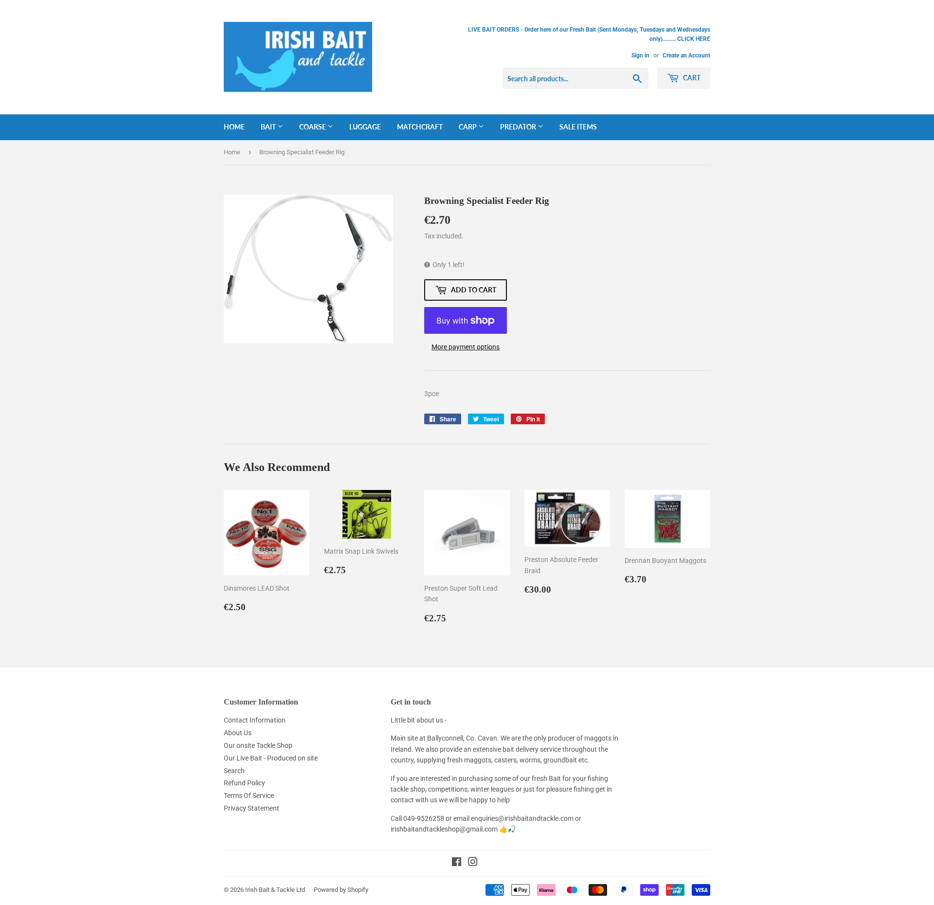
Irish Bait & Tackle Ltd (275, 889)
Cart (691, 77)
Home (234, 127)
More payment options (465, 347)
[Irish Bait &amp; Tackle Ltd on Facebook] (456, 863)
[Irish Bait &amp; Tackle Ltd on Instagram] (473, 863)
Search (234, 771)
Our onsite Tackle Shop (258, 745)
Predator (519, 127)
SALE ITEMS (578, 127)
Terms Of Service (249, 795)
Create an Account (686, 55)
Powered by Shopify (341, 889)
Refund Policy (244, 783)
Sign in (640, 55)
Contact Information (255, 720)
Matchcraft (420, 127)
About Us (237, 733)
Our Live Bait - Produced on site (271, 758)
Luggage (365, 127)
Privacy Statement (251, 808)
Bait (269, 127)
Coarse (313, 127)
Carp (468, 127)
